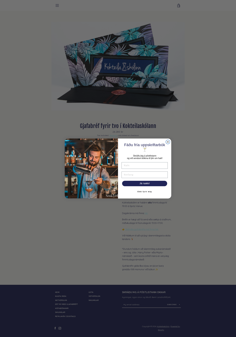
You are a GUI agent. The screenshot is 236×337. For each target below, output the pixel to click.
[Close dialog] (168, 142)
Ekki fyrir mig (145, 192)
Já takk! (145, 183)
